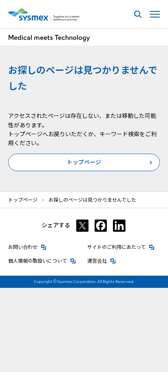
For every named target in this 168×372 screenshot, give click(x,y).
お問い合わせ (27, 247)
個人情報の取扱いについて (42, 261)
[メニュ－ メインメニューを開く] (155, 14)
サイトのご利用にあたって (121, 247)
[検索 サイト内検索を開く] (138, 14)
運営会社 (101, 261)
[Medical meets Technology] (44, 14)
